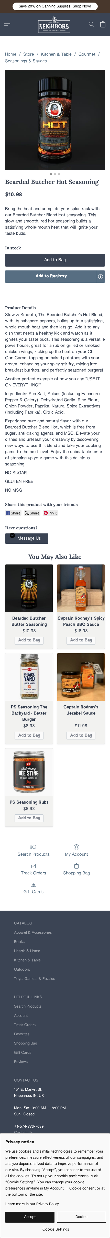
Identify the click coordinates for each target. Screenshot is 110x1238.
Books (19, 942)
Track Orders (33, 873)
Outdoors (22, 969)
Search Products (34, 855)
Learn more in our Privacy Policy (32, 1204)
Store (28, 55)
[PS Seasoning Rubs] (29, 772)
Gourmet (87, 55)
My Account (76, 855)
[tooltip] (100, 276)
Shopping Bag (76, 873)
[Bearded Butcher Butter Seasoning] (29, 588)
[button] (55, 6)
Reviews (21, 1062)
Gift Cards (33, 892)
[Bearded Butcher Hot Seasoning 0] (55, 120)
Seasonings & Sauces (26, 61)
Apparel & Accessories (33, 932)
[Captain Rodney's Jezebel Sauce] (81, 677)
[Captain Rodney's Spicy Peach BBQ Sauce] (81, 588)
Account (21, 1016)
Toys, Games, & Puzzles (34, 979)
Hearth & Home (27, 951)
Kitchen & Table (56, 55)
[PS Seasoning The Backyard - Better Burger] (29, 677)
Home (10, 55)
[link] (55, 1228)
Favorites (21, 1034)
